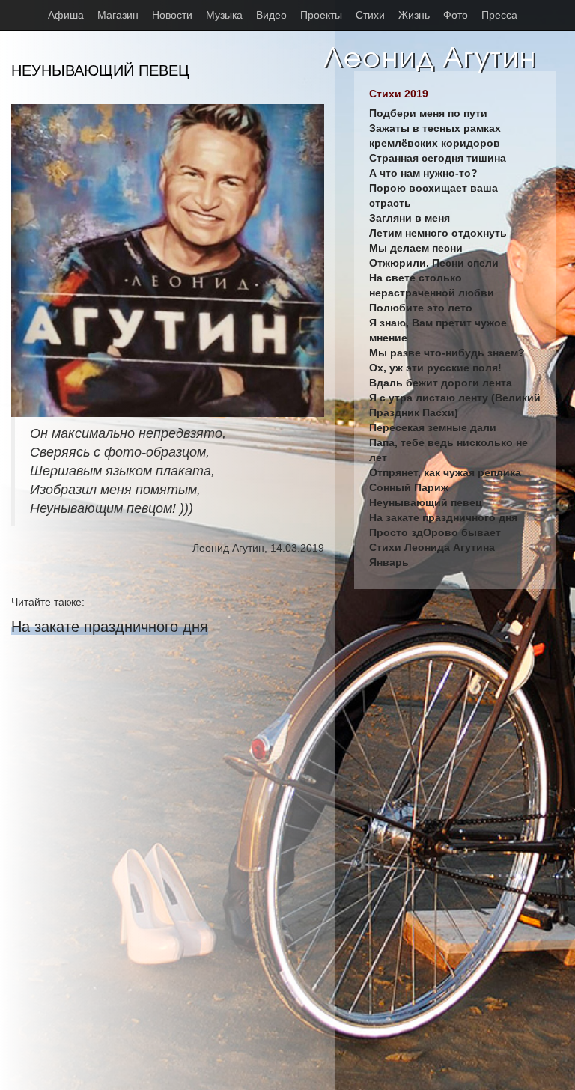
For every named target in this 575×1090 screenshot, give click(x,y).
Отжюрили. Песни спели (434, 263)
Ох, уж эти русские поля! (435, 368)
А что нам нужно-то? (423, 173)
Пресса (499, 15)
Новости (172, 15)
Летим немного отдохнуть (438, 233)
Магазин (118, 15)
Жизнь (414, 15)
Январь (389, 562)
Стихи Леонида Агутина (432, 547)
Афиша (66, 15)
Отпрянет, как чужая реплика (445, 472)
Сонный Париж (408, 487)
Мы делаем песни (416, 248)
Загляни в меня (409, 218)
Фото (455, 15)
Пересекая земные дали (432, 427)
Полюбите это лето (420, 308)
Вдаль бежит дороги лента (440, 383)
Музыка (224, 15)
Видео (271, 15)
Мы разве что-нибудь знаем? (447, 353)
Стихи (370, 15)
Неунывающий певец (425, 502)
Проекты (321, 15)
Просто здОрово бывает (435, 532)
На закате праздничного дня (109, 626)
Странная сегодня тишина (437, 158)
